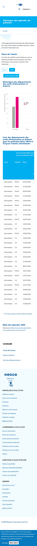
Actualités (5, 489)
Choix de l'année (9, 54)
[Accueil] (19, 4)
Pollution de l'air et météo (10, 446)
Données (5, 497)
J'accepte (5, 543)
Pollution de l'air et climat (10, 450)
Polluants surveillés (8, 417)
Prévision (5, 402)
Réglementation (7, 421)
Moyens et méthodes (9, 413)
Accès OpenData (10, 76)
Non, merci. (14, 543)
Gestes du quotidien (8, 464)
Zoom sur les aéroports (9, 398)
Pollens (4, 454)
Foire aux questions (8, 500)
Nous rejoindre (7, 504)
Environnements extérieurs (11, 442)
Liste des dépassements (14, 137)
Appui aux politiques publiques (12, 467)
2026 (12, 70)
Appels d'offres (7, 508)
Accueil (5, 31)
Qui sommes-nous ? (8, 485)
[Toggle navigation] (3, 7)
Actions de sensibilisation (10, 471)
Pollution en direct (8, 394)
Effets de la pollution (9, 435)
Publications (6, 493)
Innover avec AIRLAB (9, 475)
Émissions (5, 406)
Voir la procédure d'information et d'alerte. (18, 314)
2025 (4, 70)
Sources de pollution (8, 431)
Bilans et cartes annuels (9, 409)
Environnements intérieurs (10, 438)
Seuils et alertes (9, 355)
